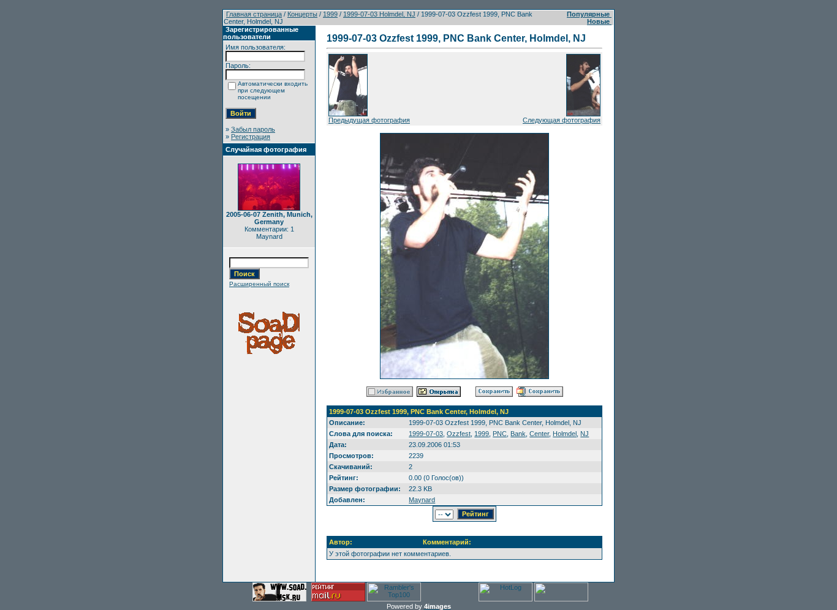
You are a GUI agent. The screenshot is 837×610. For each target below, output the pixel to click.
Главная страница (254, 14)
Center (539, 433)
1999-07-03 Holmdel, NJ (379, 14)
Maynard (422, 499)
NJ (584, 433)
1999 (330, 14)
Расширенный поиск (259, 284)
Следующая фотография (561, 120)
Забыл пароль (253, 129)
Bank (518, 433)
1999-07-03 (426, 433)
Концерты (302, 14)
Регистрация (250, 136)
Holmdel (565, 433)
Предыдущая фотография (369, 120)
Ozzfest (459, 433)
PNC (500, 433)
